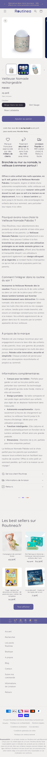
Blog (7, 663)
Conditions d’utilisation (19, 727)
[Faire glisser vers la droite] (44, 70)
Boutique (9, 652)
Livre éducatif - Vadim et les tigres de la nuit (34, 591)
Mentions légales (38, 723)
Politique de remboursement (24, 734)
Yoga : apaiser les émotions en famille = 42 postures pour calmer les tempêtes (12, 593)
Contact (8, 669)
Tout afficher (23, 607)
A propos (9, 657)
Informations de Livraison (10, 685)
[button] (5, 11)
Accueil (8, 632)
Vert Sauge (34, 105)
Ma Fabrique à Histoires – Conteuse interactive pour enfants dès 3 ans (35, 556)
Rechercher (10, 637)
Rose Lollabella (11, 110)
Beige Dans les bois (13, 105)
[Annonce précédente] (4, 4)
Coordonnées (34, 727)
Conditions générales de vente (24, 731)
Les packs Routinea (9, 644)
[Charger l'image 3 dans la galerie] (35, 69)
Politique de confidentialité (20, 723)
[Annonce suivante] (42, 4)
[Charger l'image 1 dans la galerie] (11, 69)
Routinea (13, 720)
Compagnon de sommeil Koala (12, 555)
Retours (8, 692)
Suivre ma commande (10, 676)
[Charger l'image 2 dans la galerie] (23, 69)
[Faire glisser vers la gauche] (3, 70)
